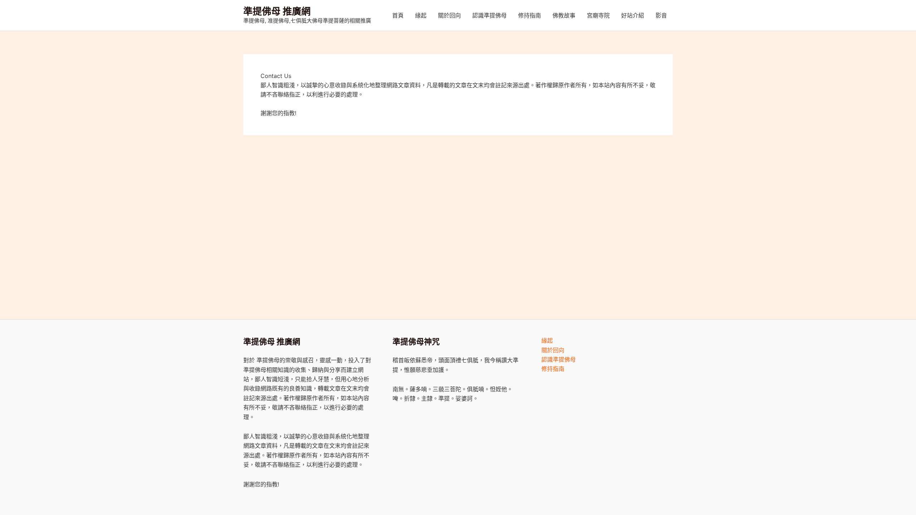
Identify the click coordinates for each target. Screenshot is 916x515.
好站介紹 (632, 15)
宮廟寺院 (598, 15)
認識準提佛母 (489, 15)
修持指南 (529, 15)
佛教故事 (563, 15)
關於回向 (449, 15)
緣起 (421, 15)
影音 (661, 15)
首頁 (398, 15)
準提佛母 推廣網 (277, 11)
